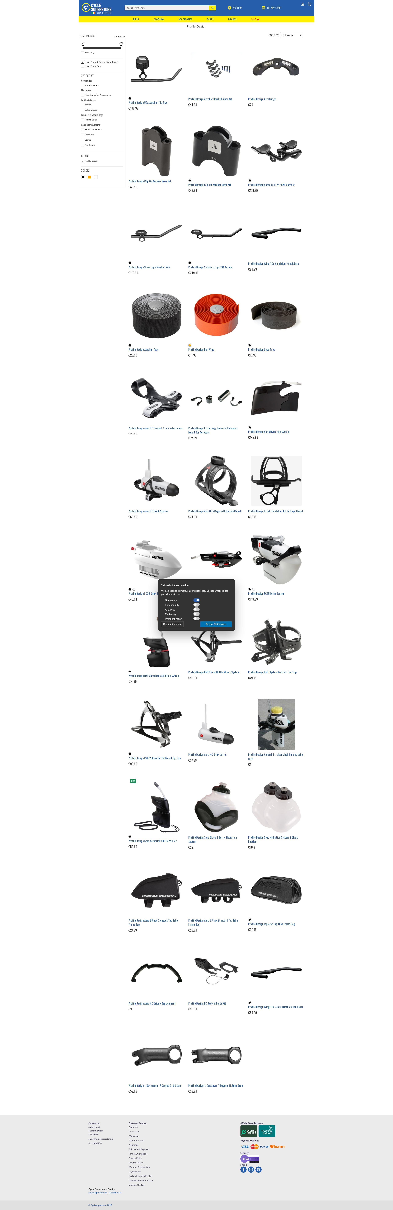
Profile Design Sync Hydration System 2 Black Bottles (273, 839)
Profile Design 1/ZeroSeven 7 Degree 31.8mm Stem (215, 1086)
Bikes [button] (136, 19)
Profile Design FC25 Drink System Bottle (150, 593)
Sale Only (89, 52)
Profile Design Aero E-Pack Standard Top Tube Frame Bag (213, 922)
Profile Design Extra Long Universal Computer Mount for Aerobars (213, 430)
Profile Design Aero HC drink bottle (207, 755)
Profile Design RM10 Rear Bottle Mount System (213, 672)
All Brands (133, 1145)
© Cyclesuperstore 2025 (100, 1205)
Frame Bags (91, 119)
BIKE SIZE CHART (274, 8)
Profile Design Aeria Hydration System (269, 432)
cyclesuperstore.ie (97, 1192)
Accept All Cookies (216, 624)
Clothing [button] (159, 19)
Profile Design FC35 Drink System (266, 593)
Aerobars (89, 134)
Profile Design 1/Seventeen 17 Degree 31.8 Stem (154, 1086)
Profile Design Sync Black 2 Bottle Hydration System (212, 839)
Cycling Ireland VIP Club (140, 1176)
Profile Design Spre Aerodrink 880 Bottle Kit (152, 841)
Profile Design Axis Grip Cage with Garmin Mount (214, 511)
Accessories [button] (185, 19)
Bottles (88, 104)
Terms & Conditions (138, 1154)
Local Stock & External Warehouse (101, 62)
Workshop (133, 1136)
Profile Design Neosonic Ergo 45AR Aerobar (271, 185)
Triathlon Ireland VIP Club (141, 1180)
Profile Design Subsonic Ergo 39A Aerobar (210, 267)
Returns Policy (136, 1162)
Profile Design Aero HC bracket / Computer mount (155, 428)
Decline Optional (172, 624)
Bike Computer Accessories (98, 95)
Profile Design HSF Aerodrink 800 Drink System (153, 676)
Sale (255, 19)
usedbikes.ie (115, 1192)
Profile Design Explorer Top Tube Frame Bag (271, 924)
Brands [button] (232, 19)
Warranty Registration (139, 1167)
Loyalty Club (135, 1171)
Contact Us (134, 1131)
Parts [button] (210, 19)
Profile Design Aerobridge (262, 99)
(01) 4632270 (95, 1143)
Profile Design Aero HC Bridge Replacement (151, 1003)
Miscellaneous (92, 85)
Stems (88, 140)
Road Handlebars (93, 129)
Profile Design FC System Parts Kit (207, 1003)
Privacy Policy (135, 1158)
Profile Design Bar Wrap (201, 349)
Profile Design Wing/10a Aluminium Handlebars (273, 264)
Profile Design (91, 161)
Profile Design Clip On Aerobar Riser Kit (149, 181)
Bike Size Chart (136, 1140)
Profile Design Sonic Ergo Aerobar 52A (149, 267)
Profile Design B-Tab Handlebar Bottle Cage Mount (275, 511)
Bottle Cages (91, 110)
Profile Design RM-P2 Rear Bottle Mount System (154, 758)
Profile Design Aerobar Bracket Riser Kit (210, 99)
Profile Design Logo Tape (261, 349)
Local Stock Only (93, 66)
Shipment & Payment (139, 1149)
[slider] (83, 48)
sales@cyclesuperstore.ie (100, 1139)
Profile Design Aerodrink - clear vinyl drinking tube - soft (276, 757)
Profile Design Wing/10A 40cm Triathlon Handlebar (275, 1007)
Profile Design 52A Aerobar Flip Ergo (148, 102)
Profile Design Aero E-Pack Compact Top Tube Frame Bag (153, 922)
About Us (237, 8)
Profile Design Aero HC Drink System (148, 511)
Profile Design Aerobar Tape (143, 349)
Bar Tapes (90, 145)
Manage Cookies (137, 1185)
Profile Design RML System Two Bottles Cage (272, 672)
